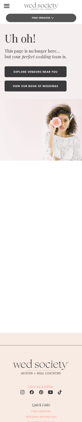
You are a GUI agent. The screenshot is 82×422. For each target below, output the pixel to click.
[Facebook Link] (31, 392)
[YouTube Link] (50, 392)
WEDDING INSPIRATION (41, 417)
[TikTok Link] (59, 392)
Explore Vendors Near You (36, 72)
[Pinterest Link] (41, 392)
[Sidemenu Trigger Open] (6, 6)
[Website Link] (41, 376)
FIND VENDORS (41, 411)
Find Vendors (41, 17)
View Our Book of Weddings (35, 86)
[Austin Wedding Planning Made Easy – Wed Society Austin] (41, 7)
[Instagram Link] (22, 392)
